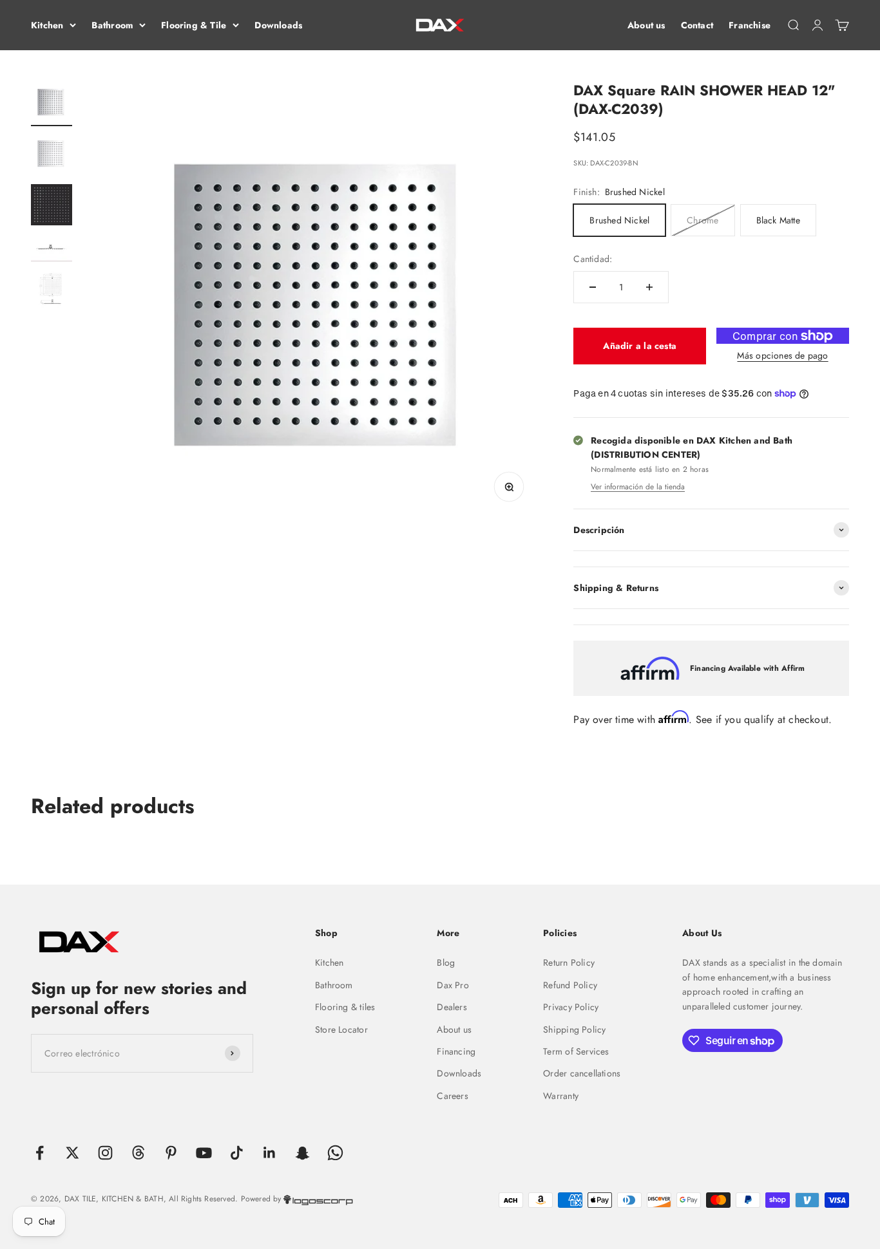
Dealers (451, 1006)
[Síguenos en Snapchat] (302, 1152)
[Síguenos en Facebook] (39, 1152)
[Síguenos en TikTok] (236, 1152)
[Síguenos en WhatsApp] (335, 1152)
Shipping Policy (574, 1029)
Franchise (749, 25)
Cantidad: (592, 258)
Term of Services (576, 1051)
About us (646, 25)
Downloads (278, 25)
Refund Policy (570, 985)
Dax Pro (452, 985)
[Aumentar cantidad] (649, 287)
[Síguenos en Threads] (138, 1152)
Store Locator (341, 1029)
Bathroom (112, 25)
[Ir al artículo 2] (51, 155)
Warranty (561, 1095)
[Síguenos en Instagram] (105, 1152)
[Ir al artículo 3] (51, 206)
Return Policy (569, 962)
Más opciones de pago (782, 355)
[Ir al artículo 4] (51, 250)
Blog (446, 962)
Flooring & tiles (345, 1006)
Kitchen (47, 25)
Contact (697, 25)
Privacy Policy (570, 1006)
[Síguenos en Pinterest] (171, 1152)
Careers (452, 1095)
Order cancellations (581, 1073)
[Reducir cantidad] (592, 287)
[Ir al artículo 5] (51, 292)
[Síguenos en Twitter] (72, 1152)
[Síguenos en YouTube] (204, 1152)
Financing (456, 1051)
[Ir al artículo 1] (51, 103)
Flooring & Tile (193, 25)
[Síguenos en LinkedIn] (269, 1152)
